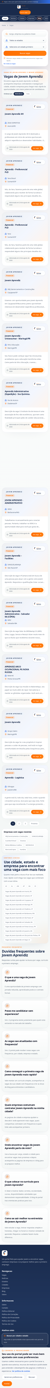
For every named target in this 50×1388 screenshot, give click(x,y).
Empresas (31, 18)
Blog (39, 18)
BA (29, 886)
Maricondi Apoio (10, 850)
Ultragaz (11, 786)
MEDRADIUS (30, 845)
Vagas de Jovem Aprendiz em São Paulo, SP (19, 918)
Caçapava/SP (12, 292)
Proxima (34, 823)
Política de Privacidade (10, 1317)
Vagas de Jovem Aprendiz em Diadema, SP (19, 909)
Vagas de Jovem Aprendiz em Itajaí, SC (17, 940)
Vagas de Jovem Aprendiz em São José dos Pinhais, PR (22, 935)
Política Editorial (8, 1311)
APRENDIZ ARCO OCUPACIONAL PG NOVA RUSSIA (17, 669)
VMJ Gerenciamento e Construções (21, 289)
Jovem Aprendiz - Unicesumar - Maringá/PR (17, 337)
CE (35, 886)
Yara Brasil (12, 178)
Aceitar (7, 1383)
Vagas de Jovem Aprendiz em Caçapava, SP (19, 900)
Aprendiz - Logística (14, 777)
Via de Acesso (13, 400)
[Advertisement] (25, 460)
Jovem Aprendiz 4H (14, 113)
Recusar (32, 1377)
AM (18, 886)
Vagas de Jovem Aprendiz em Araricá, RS (18, 891)
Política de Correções (10, 1314)
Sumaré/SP (12, 181)
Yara (9, 234)
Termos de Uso (7, 1324)
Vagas (5, 18)
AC (6, 886)
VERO (10, 509)
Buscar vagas (25, 53)
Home (4, 25)
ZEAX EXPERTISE (14, 123)
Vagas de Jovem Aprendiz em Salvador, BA (19, 922)
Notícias (13, 18)
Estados (5, 1281)
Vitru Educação (13, 345)
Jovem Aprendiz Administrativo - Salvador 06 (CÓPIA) (17, 614)
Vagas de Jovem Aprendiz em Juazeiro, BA (18, 931)
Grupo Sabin (12, 731)
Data (28, 94)
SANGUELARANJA (14, 564)
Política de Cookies (9, 1321)
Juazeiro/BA (12, 790)
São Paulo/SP (13, 568)
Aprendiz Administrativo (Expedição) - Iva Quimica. (17, 392)
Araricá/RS (12, 126)
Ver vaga (36, 148)
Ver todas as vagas (10, 63)
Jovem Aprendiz (12, 280)
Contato (5, 1308)
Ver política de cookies (21, 1371)
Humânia (23, 850)
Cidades (22, 18)
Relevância (19, 94)
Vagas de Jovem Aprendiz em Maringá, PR (18, 905)
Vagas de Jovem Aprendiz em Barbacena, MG (20, 913)
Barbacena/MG (13, 512)
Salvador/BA (12, 623)
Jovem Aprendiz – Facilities (13, 557)
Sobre (46, 18)
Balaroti (11, 675)
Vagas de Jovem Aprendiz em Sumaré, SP (18, 896)
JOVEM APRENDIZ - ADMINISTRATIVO (14, 501)
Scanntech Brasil (10, 841)
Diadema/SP (12, 403)
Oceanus (23, 841)
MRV (9, 620)
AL (12, 886)
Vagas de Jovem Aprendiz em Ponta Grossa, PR (20, 927)
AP (24, 886)
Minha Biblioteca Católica (13, 845)
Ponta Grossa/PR (14, 679)
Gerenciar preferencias (13, 1377)
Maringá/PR (12, 348)
